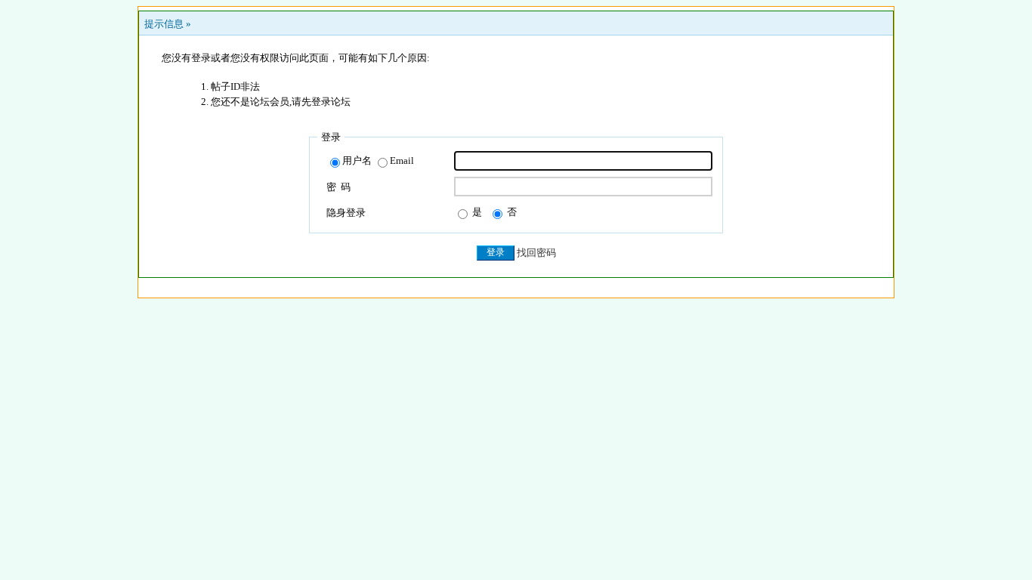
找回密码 (536, 252)
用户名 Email (378, 160)
